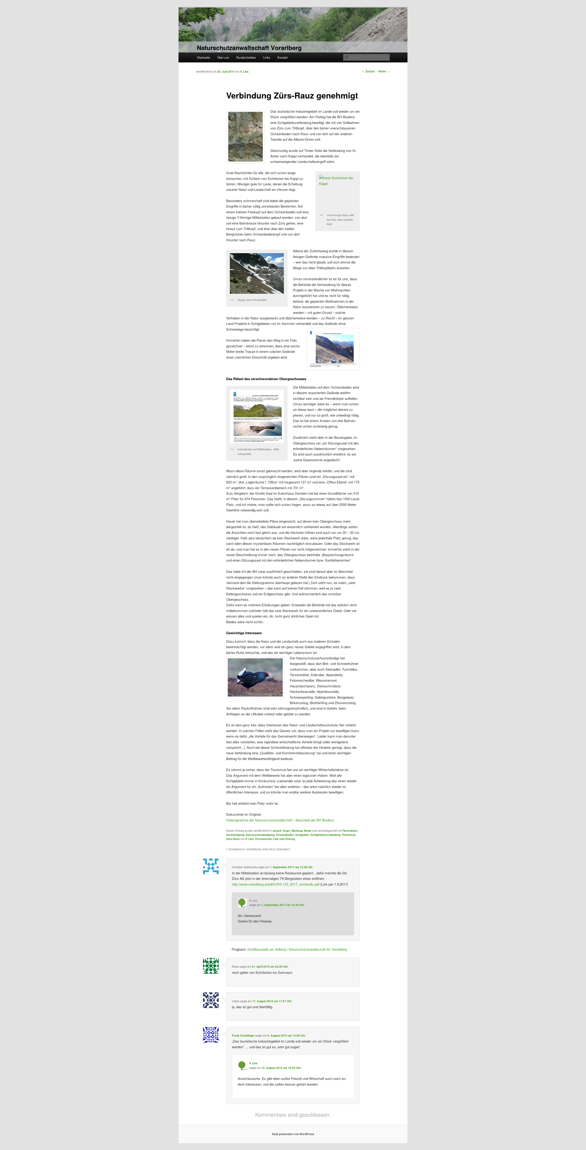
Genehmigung (235, 835)
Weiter (384, 71)
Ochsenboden (285, 835)
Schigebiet (302, 835)
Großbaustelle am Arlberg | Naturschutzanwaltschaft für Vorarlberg (297, 949)
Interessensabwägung (260, 835)
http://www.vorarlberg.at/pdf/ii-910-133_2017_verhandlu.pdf (275, 884)
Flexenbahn (349, 831)
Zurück (368, 71)
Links (266, 57)
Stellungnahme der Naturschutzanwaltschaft (259, 820)
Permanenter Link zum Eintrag (275, 839)
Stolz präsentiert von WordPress (293, 1134)
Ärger (286, 831)
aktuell (277, 831)
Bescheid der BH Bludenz (315, 820)
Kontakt (282, 57)
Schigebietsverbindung (325, 835)
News (307, 831)
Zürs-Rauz (233, 839)
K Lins (244, 71)
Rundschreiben (246, 57)
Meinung (297, 831)
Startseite (203, 57)
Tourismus (348, 835)
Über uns (223, 57)
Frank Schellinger (243, 1035)
